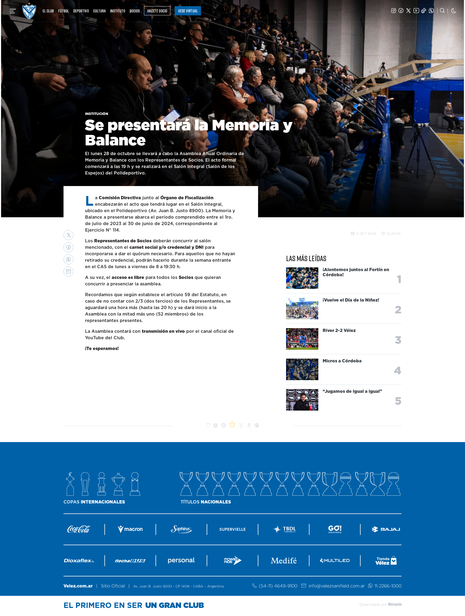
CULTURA (99, 10)
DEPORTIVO (81, 10)
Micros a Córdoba (342, 361)
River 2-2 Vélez (339, 330)
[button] (68, 235)
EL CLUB (48, 10)
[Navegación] (13, 11)
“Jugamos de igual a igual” (352, 391)
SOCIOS (134, 10)
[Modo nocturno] (453, 10)
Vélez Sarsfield (29, 11)
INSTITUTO (117, 10)
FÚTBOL (63, 10)
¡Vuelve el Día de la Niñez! (351, 300)
